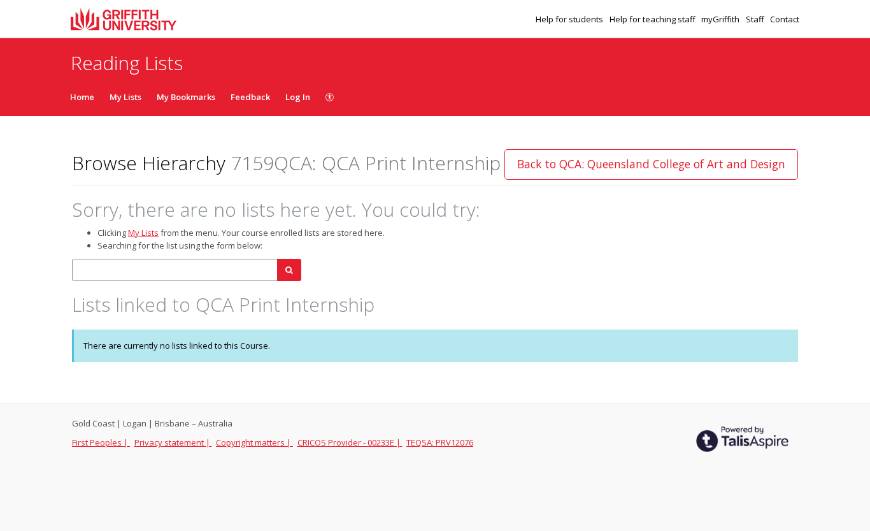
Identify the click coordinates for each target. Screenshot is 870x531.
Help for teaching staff (653, 19)
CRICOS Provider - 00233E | (350, 442)
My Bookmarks (186, 97)
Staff (756, 19)
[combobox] (175, 270)
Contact (784, 19)
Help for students (570, 19)
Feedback (250, 97)
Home (82, 97)
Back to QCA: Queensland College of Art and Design (651, 163)
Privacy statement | (173, 442)
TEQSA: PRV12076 (439, 442)
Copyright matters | (254, 442)
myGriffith (721, 19)
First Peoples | (101, 442)
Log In (297, 97)
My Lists (125, 97)
